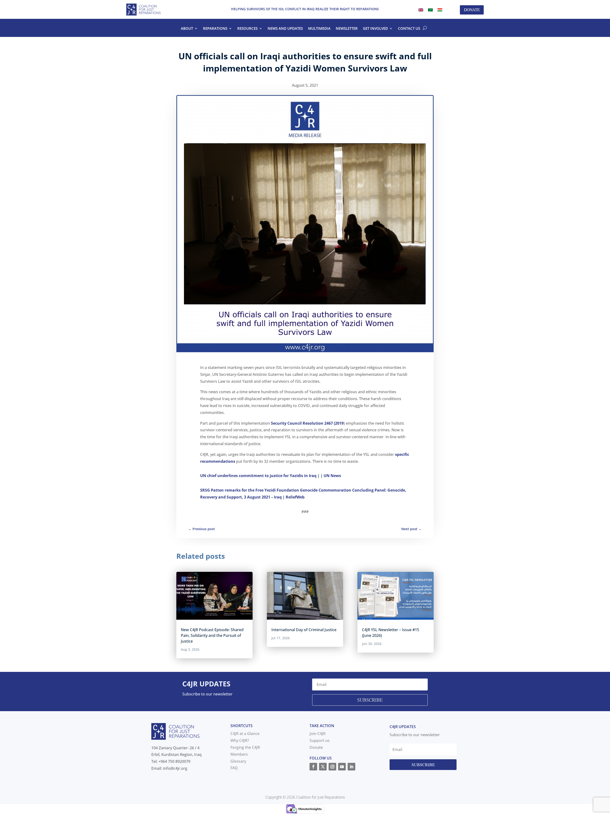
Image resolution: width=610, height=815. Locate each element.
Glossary (238, 761)
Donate (472, 9)
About (187, 29)
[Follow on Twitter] (323, 766)
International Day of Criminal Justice (303, 629)
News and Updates (285, 29)
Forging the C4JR (245, 747)
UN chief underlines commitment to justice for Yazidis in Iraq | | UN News (270, 475)
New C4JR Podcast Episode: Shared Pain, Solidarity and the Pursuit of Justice (212, 635)
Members (239, 754)
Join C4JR (317, 733)
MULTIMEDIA (319, 29)
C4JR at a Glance (244, 733)
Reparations (215, 29)
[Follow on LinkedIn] (351, 766)
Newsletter (347, 29)
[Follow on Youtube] (342, 766)
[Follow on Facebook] (313, 766)
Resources (247, 29)
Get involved (375, 29)
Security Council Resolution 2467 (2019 (307, 423)
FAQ (234, 767)
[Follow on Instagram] (332, 766)
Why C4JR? (239, 740)
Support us (320, 740)
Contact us (409, 29)
